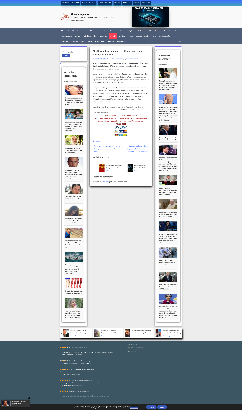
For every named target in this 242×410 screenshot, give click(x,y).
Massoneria (103, 36)
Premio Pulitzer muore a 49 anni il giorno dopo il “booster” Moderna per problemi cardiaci (110, 331)
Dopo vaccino (102, 31)
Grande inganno (117, 59)
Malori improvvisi (89, 36)
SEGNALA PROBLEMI (89, 3)
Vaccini (75, 41)
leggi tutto (79, 354)
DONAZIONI (127, 3)
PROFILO (117, 3)
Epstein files (121, 41)
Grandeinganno (80, 14)
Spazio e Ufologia (142, 36)
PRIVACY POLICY (133, 344)
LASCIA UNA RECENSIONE (70, 3)
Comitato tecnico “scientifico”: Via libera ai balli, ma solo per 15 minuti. (140, 166)
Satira (131, 36)
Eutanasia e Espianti (127, 31)
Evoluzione (142, 31)
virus (90, 41)
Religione (122, 36)
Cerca (66, 55)
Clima (92, 31)
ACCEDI (136, 3)
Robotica (111, 41)
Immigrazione (67, 36)
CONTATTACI (132, 351)
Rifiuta (162, 407)
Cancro (84, 31)
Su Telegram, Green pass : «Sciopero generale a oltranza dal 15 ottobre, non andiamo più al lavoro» (112, 166)
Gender (158, 31)
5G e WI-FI (65, 31)
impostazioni (134, 408)
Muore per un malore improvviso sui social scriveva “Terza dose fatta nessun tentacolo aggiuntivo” (79, 331)
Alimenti (75, 31)
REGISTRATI (146, 3)
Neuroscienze (100, 41)
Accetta (151, 407)
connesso (105, 182)
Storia (154, 36)
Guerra (177, 31)
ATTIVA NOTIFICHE (105, 3)
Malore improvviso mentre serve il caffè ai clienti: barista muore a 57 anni (141, 331)
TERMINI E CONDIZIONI (135, 348)
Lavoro (77, 36)
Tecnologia (65, 41)
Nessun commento (132, 59)
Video (83, 41)
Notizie (113, 36)
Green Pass (168, 31)
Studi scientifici (164, 36)
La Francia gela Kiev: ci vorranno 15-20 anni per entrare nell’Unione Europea (172, 331)
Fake (150, 31)
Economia (113, 31)
